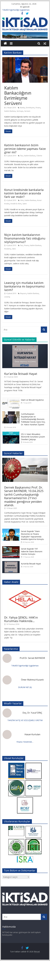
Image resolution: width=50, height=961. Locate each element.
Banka (22, 107)
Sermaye (20, 111)
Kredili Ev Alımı (16, 204)
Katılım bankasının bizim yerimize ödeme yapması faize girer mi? (25, 148)
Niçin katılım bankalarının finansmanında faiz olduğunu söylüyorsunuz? (24, 238)
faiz (21, 156)
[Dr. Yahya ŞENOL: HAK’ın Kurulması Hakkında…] (25, 588)
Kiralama (7, 249)
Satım (25, 204)
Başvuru (23, 293)
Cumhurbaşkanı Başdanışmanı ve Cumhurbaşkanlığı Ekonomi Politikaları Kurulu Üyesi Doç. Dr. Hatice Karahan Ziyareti (33, 419)
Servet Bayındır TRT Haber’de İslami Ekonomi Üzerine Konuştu (31, 551)
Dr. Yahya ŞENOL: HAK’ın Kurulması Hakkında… (21, 619)
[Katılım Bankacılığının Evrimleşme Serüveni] (25, 58)
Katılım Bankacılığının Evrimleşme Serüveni (17, 95)
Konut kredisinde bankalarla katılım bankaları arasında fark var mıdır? (24, 193)
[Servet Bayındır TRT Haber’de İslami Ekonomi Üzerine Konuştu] (11, 547)
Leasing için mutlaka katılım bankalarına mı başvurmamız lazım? (24, 286)
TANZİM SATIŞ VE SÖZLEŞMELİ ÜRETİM (25, 720)
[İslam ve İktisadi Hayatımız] (11, 398)
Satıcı (14, 249)
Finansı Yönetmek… (25, 742)
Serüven (27, 111)
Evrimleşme (30, 107)
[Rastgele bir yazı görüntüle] (45, 43)
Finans (38, 107)
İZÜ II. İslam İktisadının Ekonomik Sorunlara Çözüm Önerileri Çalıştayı (33, 437)
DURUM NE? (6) (25, 687)
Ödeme (39, 156)
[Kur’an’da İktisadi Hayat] (25, 345)
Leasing (7, 297)
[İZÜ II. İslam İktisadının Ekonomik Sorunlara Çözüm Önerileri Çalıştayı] (11, 433)
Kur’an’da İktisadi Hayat (20, 374)
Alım (22, 200)
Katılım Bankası (10, 111)
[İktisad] (5, 43)
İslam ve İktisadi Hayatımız (32, 400)
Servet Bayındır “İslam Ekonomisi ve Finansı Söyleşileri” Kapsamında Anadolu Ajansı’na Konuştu (32, 535)
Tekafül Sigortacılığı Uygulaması (15, 10)
